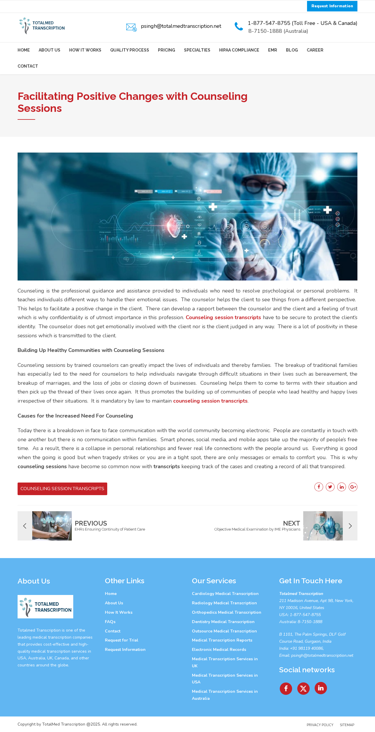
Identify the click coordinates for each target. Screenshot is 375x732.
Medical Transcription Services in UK (225, 662)
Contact (28, 66)
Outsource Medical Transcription (224, 631)
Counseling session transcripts (223, 317)
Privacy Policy (320, 725)
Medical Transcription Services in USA (225, 679)
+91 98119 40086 (306, 648)
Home (24, 50)
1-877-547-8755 (305, 615)
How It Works (85, 50)
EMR (272, 50)
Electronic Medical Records (219, 649)
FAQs (110, 622)
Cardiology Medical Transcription (225, 593)
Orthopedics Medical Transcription (226, 612)
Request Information (125, 649)
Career (315, 50)
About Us (49, 50)
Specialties (197, 50)
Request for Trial (121, 640)
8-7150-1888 (309, 622)
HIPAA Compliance (239, 50)
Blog (292, 50)
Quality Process (129, 50)
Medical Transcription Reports (222, 640)
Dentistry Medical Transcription (223, 622)
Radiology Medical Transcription (224, 603)
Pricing (166, 50)
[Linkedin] (321, 686)
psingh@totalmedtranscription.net (322, 655)
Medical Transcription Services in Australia (225, 695)
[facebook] (286, 686)
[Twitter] (304, 686)
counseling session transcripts (210, 400)
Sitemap (347, 725)
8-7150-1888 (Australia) (278, 31)
